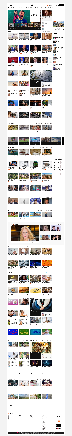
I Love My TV (36, 159)
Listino (48, 111)
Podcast (28, 340)
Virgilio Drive (9, 419)
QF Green (31, 69)
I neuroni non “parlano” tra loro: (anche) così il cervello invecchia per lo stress (24, 307)
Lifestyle (20, 79)
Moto (43, 111)
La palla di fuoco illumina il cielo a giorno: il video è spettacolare (48, 29)
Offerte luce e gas (43, 416)
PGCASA (35, 432)
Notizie (8, 7)
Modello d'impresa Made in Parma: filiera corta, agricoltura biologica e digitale (24, 401)
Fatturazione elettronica (44, 417)
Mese (45, 340)
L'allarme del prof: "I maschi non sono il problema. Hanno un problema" (23, 193)
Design (36, 147)
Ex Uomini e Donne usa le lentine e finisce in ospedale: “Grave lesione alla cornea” (47, 64)
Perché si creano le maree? (34, 335)
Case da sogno (32, 147)
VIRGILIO (25, 432)
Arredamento (39, 147)
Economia (14, 7)
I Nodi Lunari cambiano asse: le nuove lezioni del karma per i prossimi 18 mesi (46, 367)
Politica (47, 197)
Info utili (20, 108)
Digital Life (42, 123)
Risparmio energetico (42, 246)
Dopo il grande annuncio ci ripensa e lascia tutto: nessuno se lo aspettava (35, 64)
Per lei (51, 31)
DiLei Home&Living (11, 147)
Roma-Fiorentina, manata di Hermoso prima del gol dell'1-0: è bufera (12, 219)
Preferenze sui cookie (30, 433)
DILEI (43, 432)
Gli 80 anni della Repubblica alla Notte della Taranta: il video (59, 38)
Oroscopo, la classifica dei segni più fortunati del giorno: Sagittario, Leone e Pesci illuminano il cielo (35, 354)
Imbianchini (28, 246)
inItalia (46, 7)
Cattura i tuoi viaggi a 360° (57, 28)
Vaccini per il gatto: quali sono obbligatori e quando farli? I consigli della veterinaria (13, 349)
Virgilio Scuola (31, 418)
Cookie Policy (26, 433)
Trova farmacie (43, 424)
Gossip (31, 7)
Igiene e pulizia (48, 246)
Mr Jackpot (43, 419)
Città (48, 7)
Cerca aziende (43, 422)
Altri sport (51, 210)
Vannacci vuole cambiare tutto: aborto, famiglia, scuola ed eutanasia (34, 206)
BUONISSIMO (50, 432)
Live (48, 210)
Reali (42, 18)
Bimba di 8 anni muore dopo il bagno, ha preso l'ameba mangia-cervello (24, 206)
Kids (8, 328)
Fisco (31, 108)
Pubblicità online (44, 379)
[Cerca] (32, 5)
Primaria (46, 184)
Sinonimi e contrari (41, 184)
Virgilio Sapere (31, 417)
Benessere (19, 298)
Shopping (31, 416)
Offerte (44, 31)
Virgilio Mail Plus (9, 417)
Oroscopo (38, 7)
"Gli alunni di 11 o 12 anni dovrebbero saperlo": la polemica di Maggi (47, 193)
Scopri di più (55, 32)
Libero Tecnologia (11, 123)
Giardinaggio (47, 147)
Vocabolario (43, 426)
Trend (50, 7)
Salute (43, 7)
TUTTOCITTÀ (41, 432)
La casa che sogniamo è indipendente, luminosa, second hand (23, 78)
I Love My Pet (40, 159)
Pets (8, 340)
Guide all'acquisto (47, 31)
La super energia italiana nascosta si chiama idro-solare (48, 85)
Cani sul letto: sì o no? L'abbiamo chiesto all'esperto (13, 362)
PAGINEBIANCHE (37, 432)
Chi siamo (19, 433)
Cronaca (44, 197)
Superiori (51, 184)
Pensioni (9, 108)
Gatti (26, 340)
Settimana (42, 340)
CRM (51, 379)
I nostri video (10, 135)
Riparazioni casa (37, 246)
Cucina (8, 295)
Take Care (9, 298)
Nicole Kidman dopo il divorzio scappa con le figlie (23, 242)
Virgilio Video (20, 419)
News (8, 66)
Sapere (53, 7)
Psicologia (22, 298)
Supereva (9, 258)
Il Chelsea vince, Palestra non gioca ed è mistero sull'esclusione (60, 68)
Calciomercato (41, 210)
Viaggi (21, 7)
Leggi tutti (51, 298)
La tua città (43, 425)
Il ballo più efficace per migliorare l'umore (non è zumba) (25, 323)
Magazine (20, 295)
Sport (11, 7)
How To (45, 123)
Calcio (38, 210)
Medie (48, 184)
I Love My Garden (45, 159)
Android (36, 123)
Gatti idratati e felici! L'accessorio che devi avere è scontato (25, 365)
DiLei (8, 43)
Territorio (9, 283)
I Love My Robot (50, 159)
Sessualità (28, 298)
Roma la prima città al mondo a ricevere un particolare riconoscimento (12, 267)
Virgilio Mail (9, 416)
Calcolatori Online (43, 428)
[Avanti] (63, 141)
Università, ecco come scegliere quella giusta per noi (14, 91)
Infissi (51, 246)
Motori (24, 7)
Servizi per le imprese (11, 379)
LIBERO (23, 432)
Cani (23, 340)
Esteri (49, 197)
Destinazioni (43, 429)
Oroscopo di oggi (38, 340)
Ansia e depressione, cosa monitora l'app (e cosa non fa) (25, 320)
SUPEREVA (53, 432)
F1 (44, 210)
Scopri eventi (43, 423)
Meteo (19, 7)
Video (28, 7)
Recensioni (51, 123)
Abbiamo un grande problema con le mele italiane (47, 314)
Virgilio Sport (20, 417)
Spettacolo (9, 53)
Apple (39, 123)
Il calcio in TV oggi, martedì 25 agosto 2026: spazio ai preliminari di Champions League (13, 64)
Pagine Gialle (10, 405)
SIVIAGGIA (45, 432)
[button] (39, 21)
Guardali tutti (62, 135)
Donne (16, 7)
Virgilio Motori (10, 111)
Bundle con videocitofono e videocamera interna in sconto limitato (60, 65)
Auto (41, 111)
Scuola (41, 7)
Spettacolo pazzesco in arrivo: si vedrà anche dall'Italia (48, 23)
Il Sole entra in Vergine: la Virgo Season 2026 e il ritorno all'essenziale (34, 367)
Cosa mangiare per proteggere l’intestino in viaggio (14, 320)
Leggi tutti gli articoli (58, 224)
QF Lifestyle (32, 298)
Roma (10, 272)
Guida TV (31, 419)
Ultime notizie (40, 197)
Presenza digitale (39, 379)
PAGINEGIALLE (27, 432)
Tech (26, 7)
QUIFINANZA (48, 432)
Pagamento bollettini (44, 418)
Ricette (35, 7)
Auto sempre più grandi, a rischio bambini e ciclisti (34, 311)
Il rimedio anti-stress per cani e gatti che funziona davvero (14, 365)
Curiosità (51, 111)
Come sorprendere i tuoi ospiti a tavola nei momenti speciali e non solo (35, 401)
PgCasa (9, 246)
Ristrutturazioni (43, 147)
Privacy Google (23, 6)
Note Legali (22, 433)
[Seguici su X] (59, 417)
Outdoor (51, 147)
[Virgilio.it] (10, 5)
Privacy (24, 433)
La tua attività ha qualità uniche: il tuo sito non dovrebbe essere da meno (35, 388)
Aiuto (33, 433)
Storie (51, 197)
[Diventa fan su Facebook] (57, 417)
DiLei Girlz (9, 69)
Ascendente (50, 340)
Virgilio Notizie (20, 416)
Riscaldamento (25, 246)
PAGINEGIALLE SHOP (31, 432)
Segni (47, 340)
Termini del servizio (20, 6)
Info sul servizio (16, 6)
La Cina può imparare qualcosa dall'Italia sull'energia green (35, 82)
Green (42, 83)
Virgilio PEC (9, 418)
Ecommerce (48, 379)
